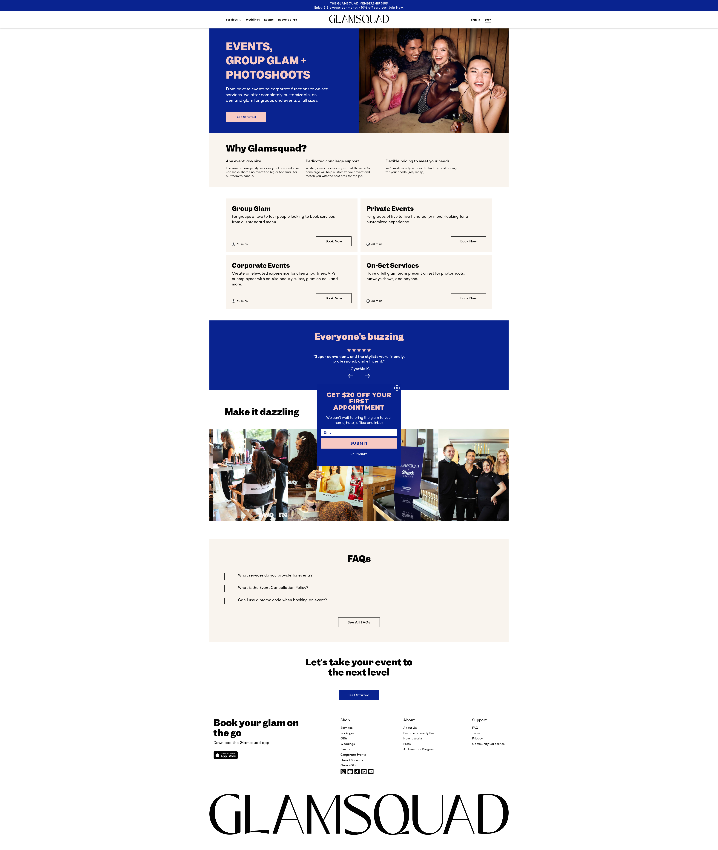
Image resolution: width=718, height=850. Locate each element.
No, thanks (359, 454)
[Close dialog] (397, 388)
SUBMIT (359, 443)
